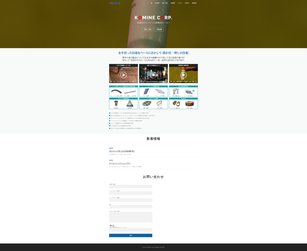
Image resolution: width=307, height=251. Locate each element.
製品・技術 (165, 3)
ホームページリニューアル (119, 163)
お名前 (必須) (112, 184)
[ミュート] (133, 81)
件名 (110, 204)
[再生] (111, 81)
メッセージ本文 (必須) (114, 211)
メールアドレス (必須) (114, 190)
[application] (123, 75)
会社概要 (157, 3)
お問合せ (187, 3)
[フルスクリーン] (136, 81)
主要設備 (172, 3)
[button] (123, 75)
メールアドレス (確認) (114, 197)
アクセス (180, 3)
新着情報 (194, 3)
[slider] (122, 81)
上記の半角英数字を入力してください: (118, 227)
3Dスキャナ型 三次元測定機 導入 (122, 151)
